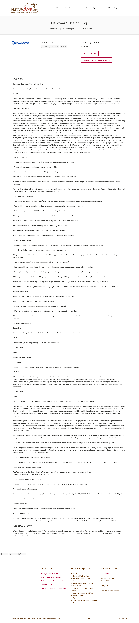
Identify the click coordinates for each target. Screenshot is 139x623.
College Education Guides (51, 574)
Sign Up (117, 8)
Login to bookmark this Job (97, 60)
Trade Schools (46, 585)
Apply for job (90, 53)
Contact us (105, 574)
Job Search (60, 8)
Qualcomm (88, 29)
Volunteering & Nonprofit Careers (54, 581)
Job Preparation (74, 8)
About (107, 8)
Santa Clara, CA (53, 29)
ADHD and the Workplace (51, 577)
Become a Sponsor (92, 8)
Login (125, 8)
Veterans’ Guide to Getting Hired (53, 588)
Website (86, 46)
